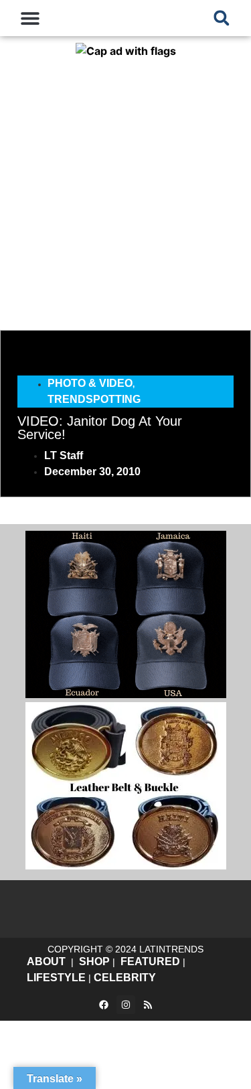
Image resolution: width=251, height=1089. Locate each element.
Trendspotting (94, 399)
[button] (30, 18)
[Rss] (148, 1004)
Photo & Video (90, 383)
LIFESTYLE (56, 977)
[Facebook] (103, 1004)
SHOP (94, 961)
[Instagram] (125, 1004)
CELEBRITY (125, 977)
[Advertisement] (125, 191)
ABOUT (46, 961)
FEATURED (150, 961)
